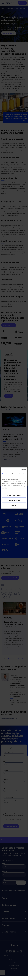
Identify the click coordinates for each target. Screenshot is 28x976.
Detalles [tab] (14, 473)
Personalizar (13, 505)
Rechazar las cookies (14, 500)
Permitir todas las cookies (14, 495)
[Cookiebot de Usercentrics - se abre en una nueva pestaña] (20, 470)
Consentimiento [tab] (6, 473)
